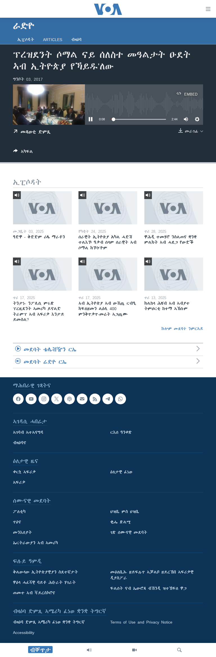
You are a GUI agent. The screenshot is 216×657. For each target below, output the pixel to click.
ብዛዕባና (19, 443)
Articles (52, 39)
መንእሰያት (22, 532)
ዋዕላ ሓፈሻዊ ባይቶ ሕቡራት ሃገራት (44, 582)
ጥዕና (17, 522)
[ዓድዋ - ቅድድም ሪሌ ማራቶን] (42, 207)
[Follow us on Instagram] (44, 399)
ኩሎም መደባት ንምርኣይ (182, 328)
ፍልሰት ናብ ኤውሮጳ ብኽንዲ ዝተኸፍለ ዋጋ (148, 588)
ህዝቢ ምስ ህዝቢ (124, 511)
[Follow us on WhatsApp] (120, 399)
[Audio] (89, 650)
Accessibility (23, 632)
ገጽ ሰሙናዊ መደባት (128, 532)
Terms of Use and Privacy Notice (141, 622)
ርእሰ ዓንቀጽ (121, 432)
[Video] (134, 650)
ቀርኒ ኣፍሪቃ (24, 472)
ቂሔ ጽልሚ (120, 522)
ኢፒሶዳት (25, 39)
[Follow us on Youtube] (31, 399)
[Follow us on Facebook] (18, 399)
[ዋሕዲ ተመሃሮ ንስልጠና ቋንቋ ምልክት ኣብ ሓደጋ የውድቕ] (173, 207)
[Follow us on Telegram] (107, 399)
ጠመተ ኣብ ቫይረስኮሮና (34, 593)
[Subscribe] (82, 399)
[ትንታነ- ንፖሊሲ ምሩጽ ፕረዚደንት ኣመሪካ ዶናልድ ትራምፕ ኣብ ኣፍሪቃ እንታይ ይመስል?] (42, 274)
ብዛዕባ (76, 39)
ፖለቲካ (19, 511)
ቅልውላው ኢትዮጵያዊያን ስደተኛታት (45, 572)
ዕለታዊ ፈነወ (121, 472)
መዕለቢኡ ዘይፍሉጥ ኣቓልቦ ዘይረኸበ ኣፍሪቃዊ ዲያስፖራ (152, 575)
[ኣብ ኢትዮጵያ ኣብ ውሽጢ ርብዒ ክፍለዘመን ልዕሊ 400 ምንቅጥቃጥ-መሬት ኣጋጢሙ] (107, 274)
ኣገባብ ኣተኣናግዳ (28, 432)
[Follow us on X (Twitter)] (56, 399)
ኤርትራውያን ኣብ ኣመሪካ (35, 543)
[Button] (23, 152)
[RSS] (94, 399)
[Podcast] (69, 399)
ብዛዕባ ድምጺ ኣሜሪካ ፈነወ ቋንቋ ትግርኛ (49, 622)
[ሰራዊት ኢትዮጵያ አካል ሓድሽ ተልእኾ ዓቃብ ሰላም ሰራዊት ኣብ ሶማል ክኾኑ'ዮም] (107, 207)
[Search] (179, 650)
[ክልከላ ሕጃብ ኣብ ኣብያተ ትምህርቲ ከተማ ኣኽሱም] (173, 274)
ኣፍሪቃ (19, 482)
